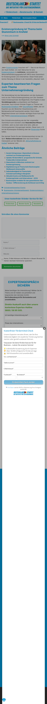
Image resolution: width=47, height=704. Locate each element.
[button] (4, 700)
